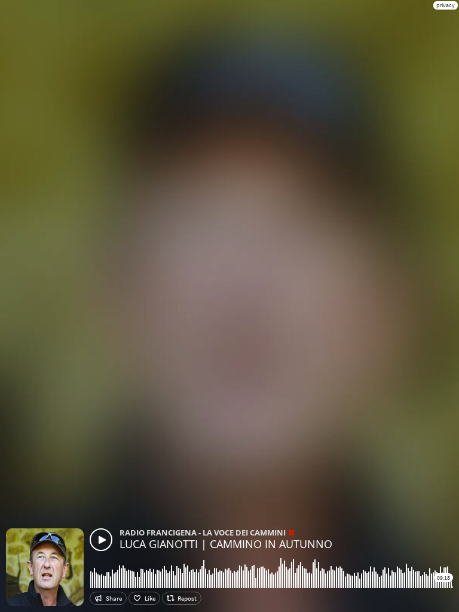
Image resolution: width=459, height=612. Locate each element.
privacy (445, 5)
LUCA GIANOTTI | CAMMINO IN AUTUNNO (226, 544)
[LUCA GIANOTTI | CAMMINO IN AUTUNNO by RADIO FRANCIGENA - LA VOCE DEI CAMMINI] (101, 539)
